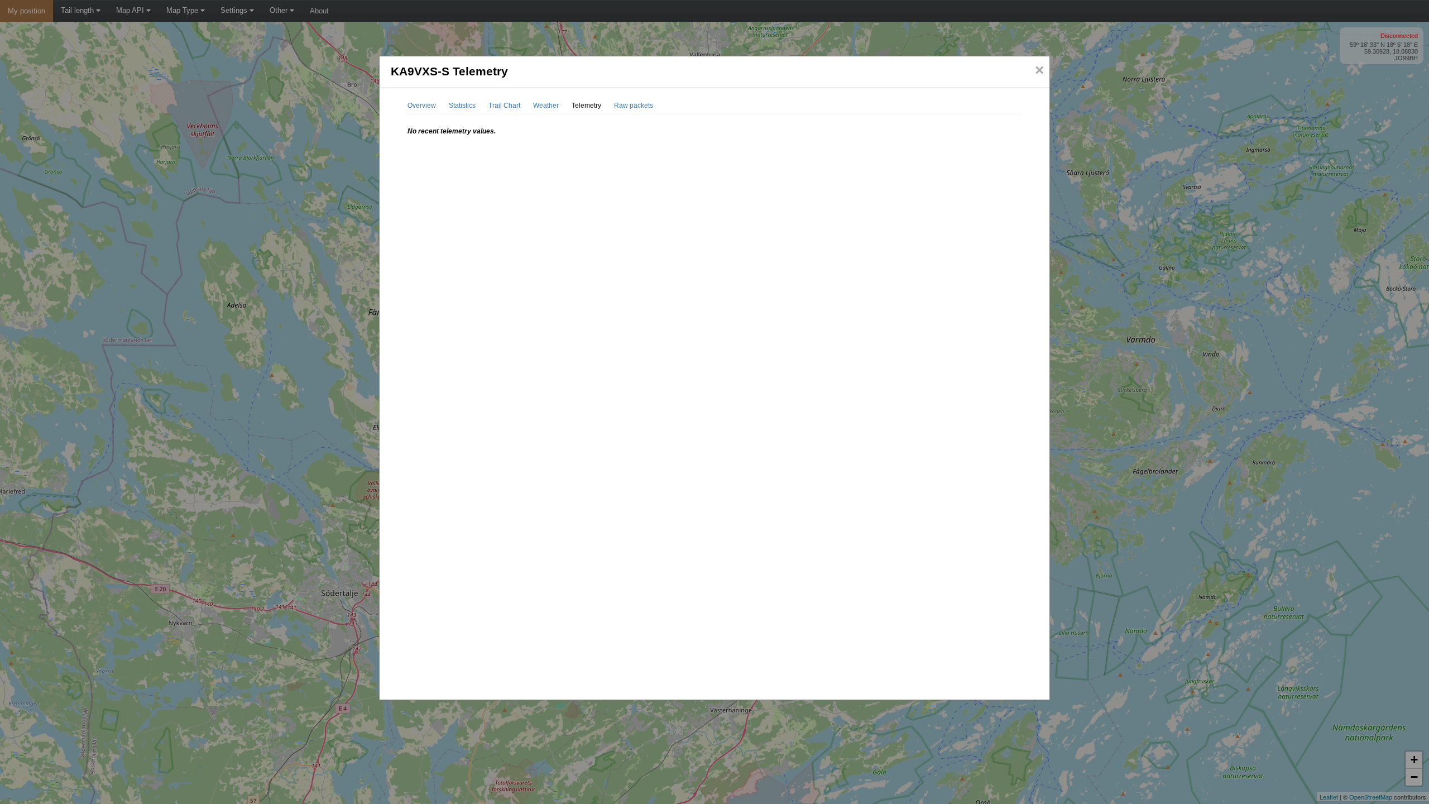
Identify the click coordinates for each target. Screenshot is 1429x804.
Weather (546, 105)
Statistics (462, 105)
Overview (421, 105)
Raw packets (633, 105)
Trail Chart (504, 105)
